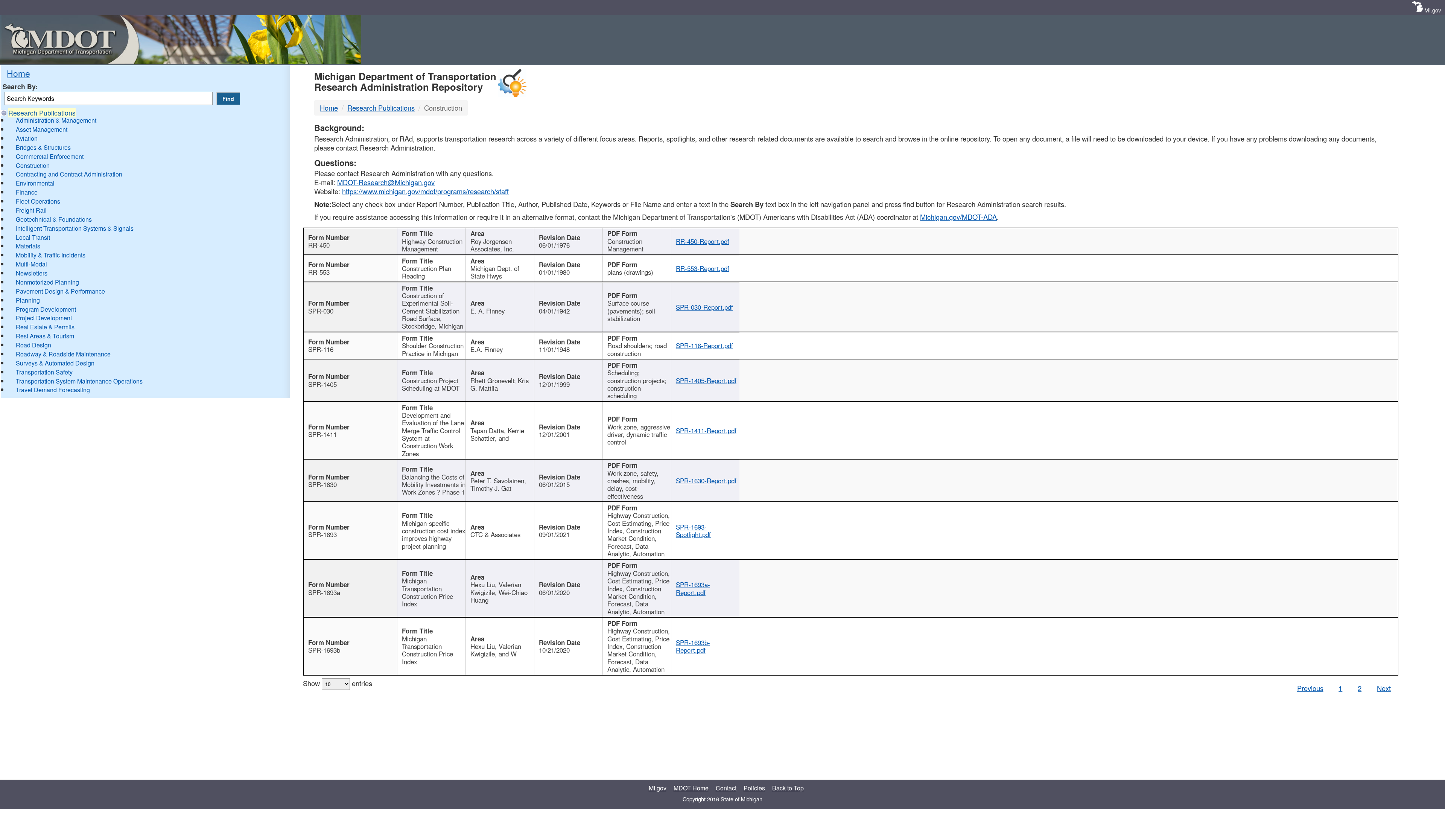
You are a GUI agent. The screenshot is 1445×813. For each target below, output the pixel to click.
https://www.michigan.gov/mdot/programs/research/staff (425, 191)
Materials (28, 246)
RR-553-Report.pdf (702, 268)
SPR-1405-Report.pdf (706, 380)
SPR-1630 (322, 484)
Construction (33, 165)
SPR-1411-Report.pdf (706, 430)
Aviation (27, 138)
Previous (1310, 688)
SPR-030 (320, 310)
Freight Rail (31, 210)
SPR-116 (320, 349)
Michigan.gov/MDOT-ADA (958, 217)
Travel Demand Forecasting (53, 389)
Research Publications (42, 112)
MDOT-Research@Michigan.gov (386, 182)
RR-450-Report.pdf (702, 241)
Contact (726, 788)
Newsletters (31, 273)
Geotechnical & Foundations (54, 219)
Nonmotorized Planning (47, 282)
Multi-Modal (31, 264)
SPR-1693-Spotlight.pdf (693, 530)
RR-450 (319, 245)
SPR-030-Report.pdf (704, 307)
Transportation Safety (44, 372)
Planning (28, 300)
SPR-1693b (324, 650)
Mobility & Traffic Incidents (50, 255)
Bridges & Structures (43, 147)
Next (1384, 688)
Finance (27, 192)
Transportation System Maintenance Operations (79, 381)
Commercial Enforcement (50, 156)
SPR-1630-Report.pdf (706, 480)
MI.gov (1432, 10)
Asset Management (41, 129)
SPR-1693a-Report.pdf (693, 588)
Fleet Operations (38, 201)
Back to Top (788, 788)
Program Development (46, 309)
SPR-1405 (322, 384)
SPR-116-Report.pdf (704, 345)
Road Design (33, 345)
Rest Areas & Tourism (45, 336)
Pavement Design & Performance (60, 291)
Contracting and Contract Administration (69, 174)
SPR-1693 (322, 534)
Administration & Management (56, 120)
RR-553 (319, 272)
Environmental (35, 183)
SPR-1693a (324, 592)
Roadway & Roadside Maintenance (63, 354)
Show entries (337, 683)
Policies (754, 788)
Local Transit (33, 237)
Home (18, 73)
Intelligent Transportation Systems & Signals (75, 228)
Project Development (44, 318)
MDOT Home (691, 788)
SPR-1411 (322, 434)
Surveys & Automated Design (55, 363)
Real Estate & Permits (45, 327)
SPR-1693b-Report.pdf (693, 646)
